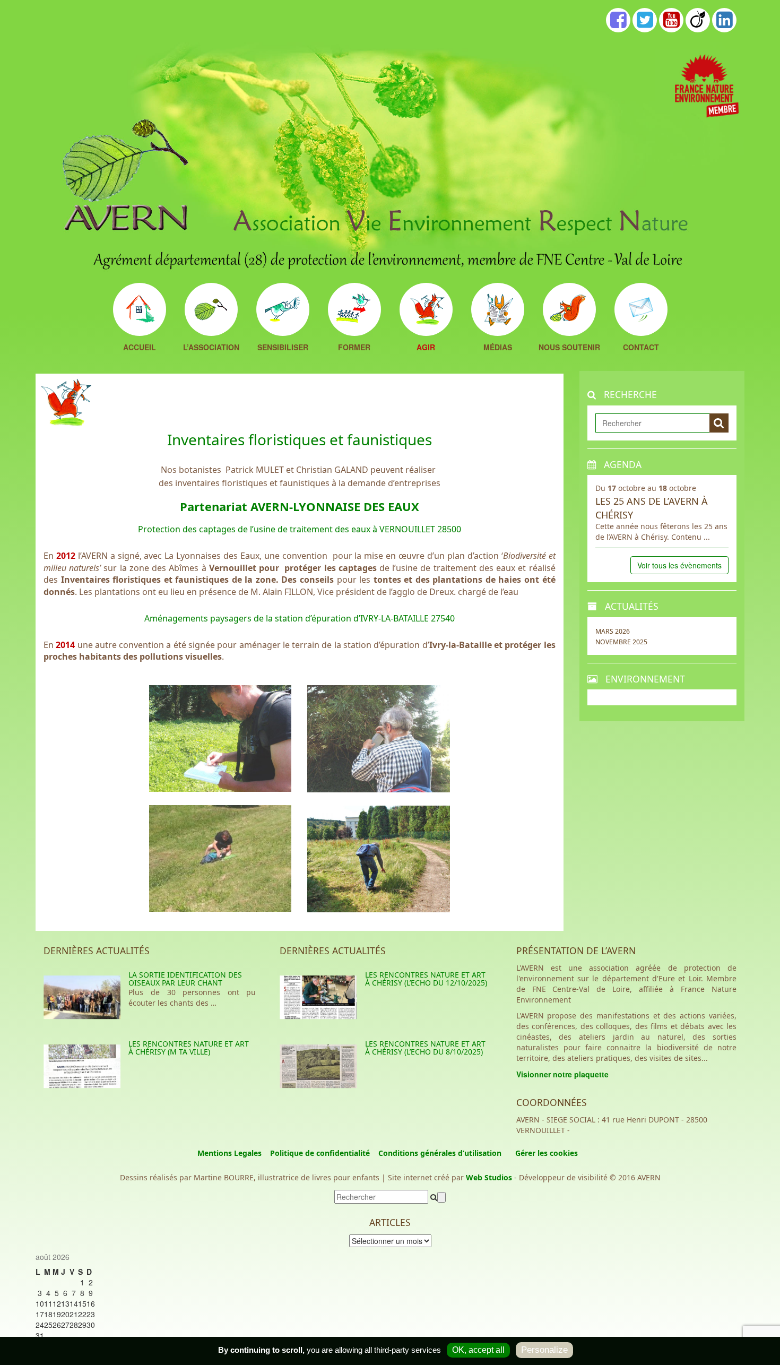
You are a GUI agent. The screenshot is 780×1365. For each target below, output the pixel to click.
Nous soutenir (569, 347)
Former (354, 347)
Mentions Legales (229, 1153)
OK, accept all (478, 1349)
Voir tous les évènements (679, 565)
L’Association (211, 347)
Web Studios (489, 1177)
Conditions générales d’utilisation (439, 1153)
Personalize (544, 1350)
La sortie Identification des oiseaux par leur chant (185, 979)
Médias (497, 347)
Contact (641, 347)
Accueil (139, 347)
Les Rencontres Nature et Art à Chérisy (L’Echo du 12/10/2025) (426, 979)
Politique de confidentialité (320, 1153)
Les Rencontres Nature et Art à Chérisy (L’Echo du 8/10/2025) (425, 1048)
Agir (426, 347)
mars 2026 (612, 631)
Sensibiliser (282, 347)
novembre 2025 (621, 641)
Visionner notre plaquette (562, 1074)
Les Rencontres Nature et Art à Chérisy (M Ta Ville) (188, 1048)
